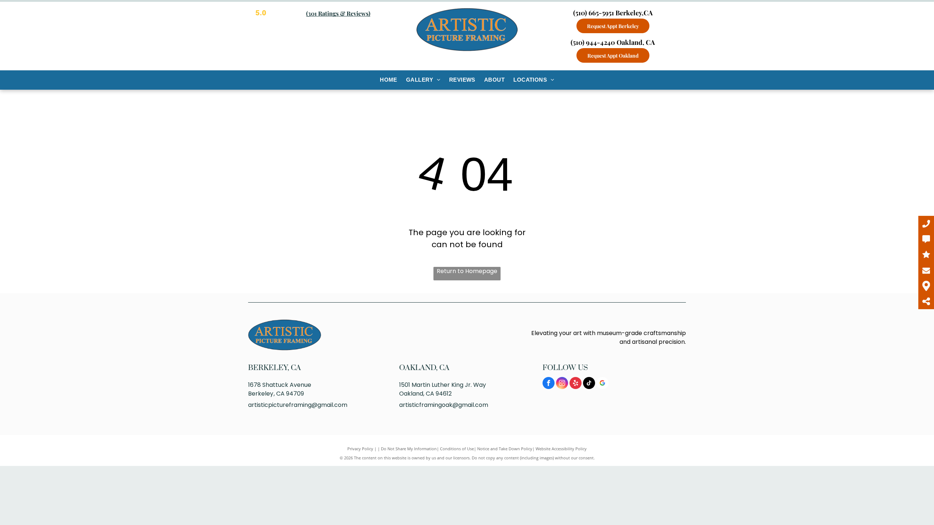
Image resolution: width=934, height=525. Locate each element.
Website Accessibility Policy (561, 448)
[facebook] (549, 384)
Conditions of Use (457, 448)
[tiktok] (589, 384)
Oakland (417, 368)
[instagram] (562, 384)
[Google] (603, 384)
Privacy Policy (360, 448)
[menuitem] (388, 80)
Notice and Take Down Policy (504, 448)
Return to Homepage (467, 271)
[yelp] (576, 384)
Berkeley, (268, 368)
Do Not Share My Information (409, 448)
